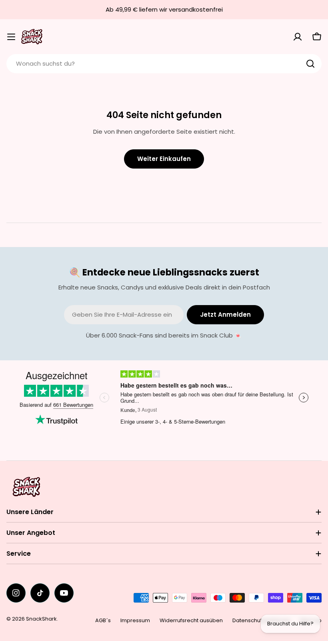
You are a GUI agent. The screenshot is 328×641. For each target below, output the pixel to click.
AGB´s (103, 620)
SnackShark (41, 619)
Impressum (135, 620)
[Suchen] (310, 63)
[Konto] (297, 37)
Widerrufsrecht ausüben (191, 620)
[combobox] (164, 63)
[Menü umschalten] (11, 37)
